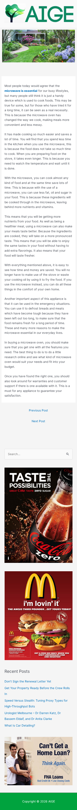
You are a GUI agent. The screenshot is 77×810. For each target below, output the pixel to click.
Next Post (38, 421)
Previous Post (38, 410)
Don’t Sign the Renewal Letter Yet (27, 681)
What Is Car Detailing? (19, 725)
